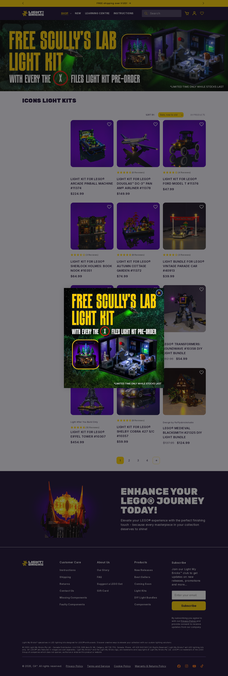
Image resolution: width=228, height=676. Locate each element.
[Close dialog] (159, 293)
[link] (114, 338)
